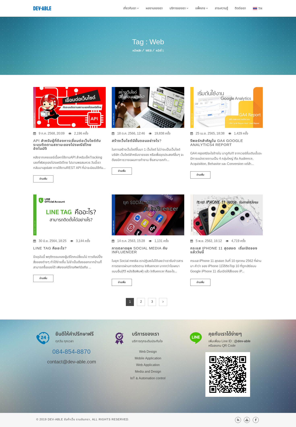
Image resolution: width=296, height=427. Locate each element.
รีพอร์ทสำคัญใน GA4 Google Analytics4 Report (216, 143)
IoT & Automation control (148, 378)
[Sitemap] (247, 420)
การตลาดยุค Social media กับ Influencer (140, 250)
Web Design (148, 351)
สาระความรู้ (221, 8)
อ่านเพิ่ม (43, 179)
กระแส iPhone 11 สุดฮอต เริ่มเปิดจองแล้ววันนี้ (223, 250)
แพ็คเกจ (200, 8)
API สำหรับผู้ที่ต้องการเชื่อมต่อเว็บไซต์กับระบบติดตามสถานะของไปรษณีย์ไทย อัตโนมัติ (67, 145)
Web (149, 51)
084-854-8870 (71, 352)
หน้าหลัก (136, 51)
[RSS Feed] (238, 420)
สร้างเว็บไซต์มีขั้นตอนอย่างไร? (136, 141)
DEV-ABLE (42, 8)
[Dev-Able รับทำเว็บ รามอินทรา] (256, 420)
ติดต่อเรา (240, 8)
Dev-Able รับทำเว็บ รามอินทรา (69, 419)
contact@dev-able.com (71, 362)
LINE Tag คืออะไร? (50, 248)
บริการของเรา (178, 8)
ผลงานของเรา (154, 8)
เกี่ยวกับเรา (130, 8)
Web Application (148, 365)
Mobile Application (148, 358)
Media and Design (148, 371)
